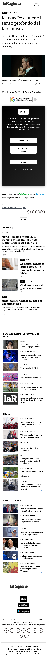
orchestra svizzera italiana (12, 208)
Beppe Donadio (33, 92)
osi (24, 208)
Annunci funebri (27, 622)
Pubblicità (16, 622)
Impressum (27, 620)
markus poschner (23, 204)
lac (15, 204)
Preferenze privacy (38, 625)
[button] (6, 630)
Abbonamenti (7, 620)
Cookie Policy (22, 625)
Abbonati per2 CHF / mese (23, 150)
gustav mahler (7, 204)
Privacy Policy (9, 625)
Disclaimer (17, 620)
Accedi (23, 162)
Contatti (35, 620)
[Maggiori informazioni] (35, 99)
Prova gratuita (23, 140)
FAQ (40, 620)
